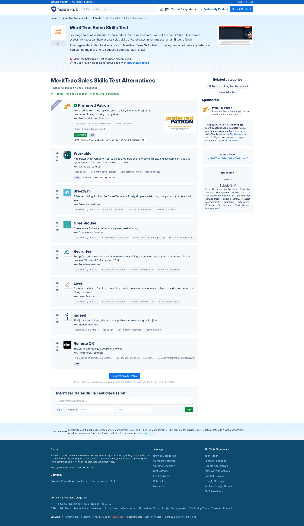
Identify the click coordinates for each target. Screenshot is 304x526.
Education (229, 508)
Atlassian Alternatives (217, 470)
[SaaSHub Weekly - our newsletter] (161, 9)
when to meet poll (186, 516)
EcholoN (226, 185)
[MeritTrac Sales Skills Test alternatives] (58, 32)
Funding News (161, 476)
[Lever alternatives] (67, 284)
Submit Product (241, 9)
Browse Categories (164, 455)
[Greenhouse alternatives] (67, 224)
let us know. (232, 140)
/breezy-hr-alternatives (66, 187)
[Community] (167, 9)
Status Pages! (161, 470)
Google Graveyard (215, 481)
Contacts (81, 481)
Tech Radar (211, 455)
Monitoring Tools (199, 508)
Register (240, 2)
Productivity (81, 508)
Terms (87, 516)
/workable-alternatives (66, 149)
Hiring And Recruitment (235, 86)
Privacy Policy (72, 516)
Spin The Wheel (152, 516)
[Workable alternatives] (67, 155)
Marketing (96, 508)
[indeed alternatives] (67, 316)
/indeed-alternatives (65, 311)
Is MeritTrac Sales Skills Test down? (227, 158)
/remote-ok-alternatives (67, 339)
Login (250, 2)
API (113, 481)
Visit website (80, 135)
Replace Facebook (216, 460)
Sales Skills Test (227, 92)
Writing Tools (151, 508)
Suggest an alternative (124, 376)
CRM (53, 508)
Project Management (174, 508)
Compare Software (164, 460)
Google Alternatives (216, 465)
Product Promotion (62, 481)
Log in (59, 409)
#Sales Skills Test (76, 93)
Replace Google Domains (219, 486)
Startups (90, 2)
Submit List (159, 481)
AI (52, 503)
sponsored (149, 433)
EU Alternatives (238, 134)
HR (139, 508)
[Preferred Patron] (67, 106)
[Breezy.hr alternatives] (67, 192)
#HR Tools (57, 93)
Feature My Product (215, 9)
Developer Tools (79, 503)
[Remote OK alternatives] (67, 345)
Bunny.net (117, 516)
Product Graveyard (216, 476)
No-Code (61, 503)
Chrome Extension (164, 465)
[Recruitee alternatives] (67, 252)
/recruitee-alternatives (66, 247)
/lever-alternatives (64, 279)
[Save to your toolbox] (58, 43)
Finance (216, 508)
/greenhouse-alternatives (68, 219)
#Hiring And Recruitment (104, 93)
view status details (138, 62)
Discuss (94, 481)
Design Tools (99, 503)
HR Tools (212, 86)
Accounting (111, 508)
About (104, 481)
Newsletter (159, 486)
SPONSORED (55, 104)
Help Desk (65, 508)
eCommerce (128, 508)
